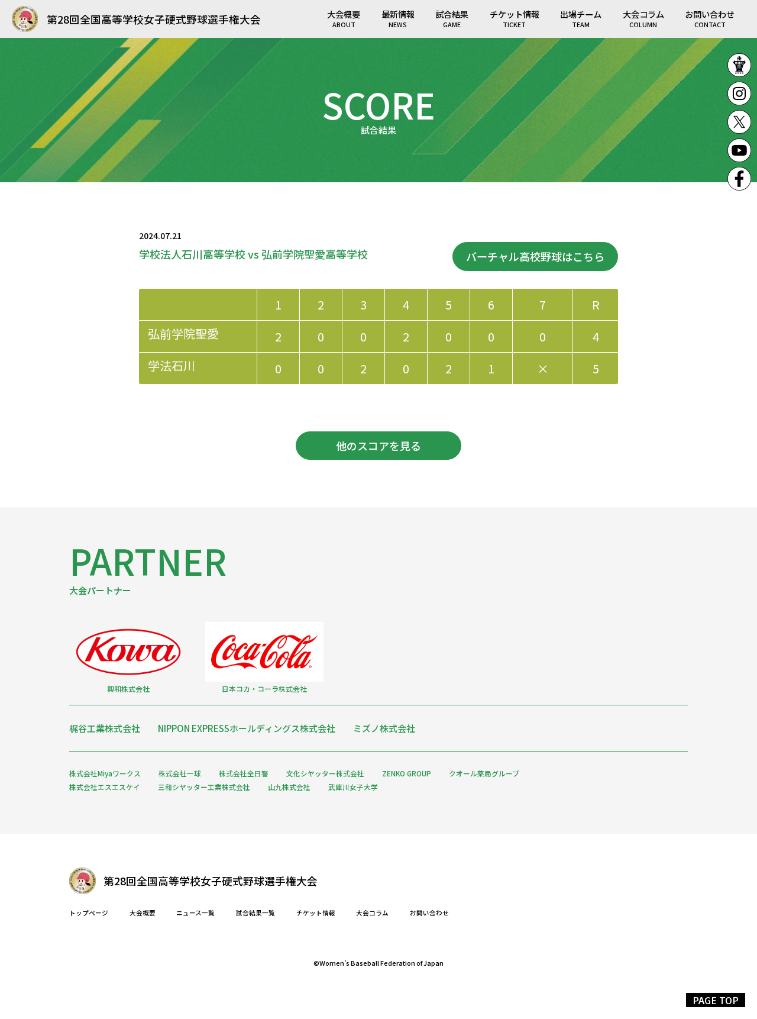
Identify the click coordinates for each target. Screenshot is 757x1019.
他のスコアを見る (378, 445)
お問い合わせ (710, 18)
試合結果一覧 (255, 913)
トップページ (88, 913)
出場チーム (580, 18)
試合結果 (451, 18)
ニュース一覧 (195, 913)
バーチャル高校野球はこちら (535, 256)
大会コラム (643, 18)
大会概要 (343, 18)
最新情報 (398, 18)
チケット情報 (514, 18)
